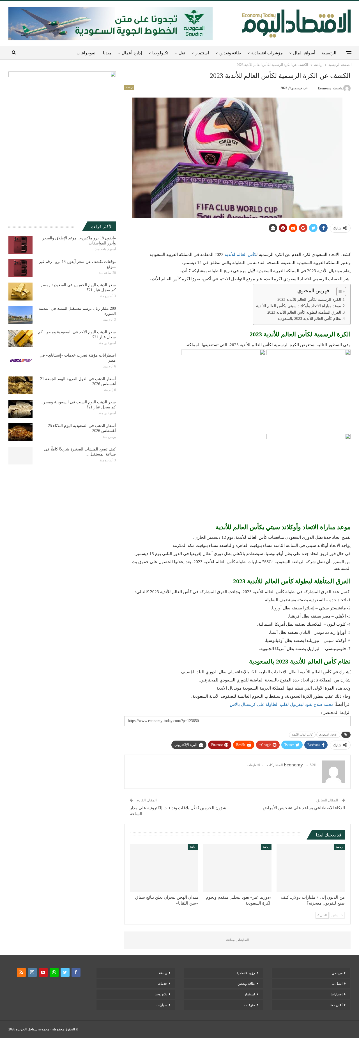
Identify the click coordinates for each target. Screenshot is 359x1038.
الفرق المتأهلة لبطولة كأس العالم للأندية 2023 (304, 312)
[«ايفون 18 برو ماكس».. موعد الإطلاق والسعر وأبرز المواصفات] (20, 245)
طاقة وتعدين (230, 53)
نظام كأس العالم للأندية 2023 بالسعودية (309, 318)
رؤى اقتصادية (246, 973)
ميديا (107, 53)
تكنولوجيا (160, 53)
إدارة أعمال (132, 53)
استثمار (202, 53)
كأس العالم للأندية (240, 254)
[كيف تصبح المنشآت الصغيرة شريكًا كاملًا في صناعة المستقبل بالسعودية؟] (20, 456)
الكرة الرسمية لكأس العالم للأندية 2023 (309, 299)
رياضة (129, 87)
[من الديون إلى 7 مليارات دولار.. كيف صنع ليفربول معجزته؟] (311, 868)
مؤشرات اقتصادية (267, 53)
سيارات (162, 1005)
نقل (182, 53)
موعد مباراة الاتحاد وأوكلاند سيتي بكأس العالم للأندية (298, 306)
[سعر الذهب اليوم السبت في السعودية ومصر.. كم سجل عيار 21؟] (20, 409)
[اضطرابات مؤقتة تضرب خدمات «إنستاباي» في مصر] (20, 362)
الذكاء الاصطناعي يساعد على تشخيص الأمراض (304, 808)
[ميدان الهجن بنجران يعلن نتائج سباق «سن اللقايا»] (164, 868)
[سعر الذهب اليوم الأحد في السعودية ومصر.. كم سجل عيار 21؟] (20, 339)
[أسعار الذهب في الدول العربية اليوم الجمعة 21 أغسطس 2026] (20, 385)
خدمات (162, 984)
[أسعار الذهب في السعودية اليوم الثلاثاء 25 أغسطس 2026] (20, 432)
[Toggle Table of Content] (338, 291)
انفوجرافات (86, 53)
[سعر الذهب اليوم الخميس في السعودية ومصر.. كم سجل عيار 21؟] (20, 291)
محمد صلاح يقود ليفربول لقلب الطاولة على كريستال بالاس (281, 704)
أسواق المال (304, 53)
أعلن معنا (336, 1005)
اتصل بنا (337, 984)
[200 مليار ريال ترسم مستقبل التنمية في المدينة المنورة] (20, 315)
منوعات (249, 1005)
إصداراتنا (336, 994)
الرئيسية (329, 53)
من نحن (337, 973)
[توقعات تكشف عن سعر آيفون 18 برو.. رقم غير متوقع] (20, 268)
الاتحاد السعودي (328, 734)
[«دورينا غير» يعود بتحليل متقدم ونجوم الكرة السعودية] (237, 868)
